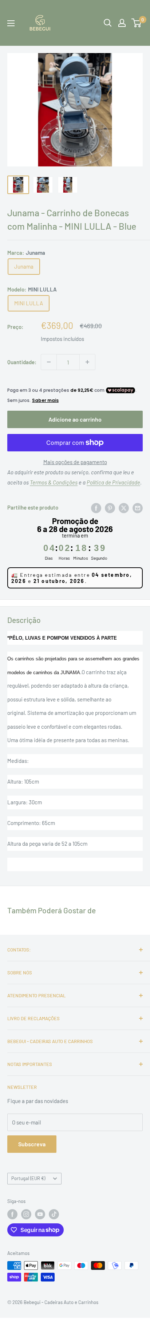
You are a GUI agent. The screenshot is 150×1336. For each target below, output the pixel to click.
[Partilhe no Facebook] (96, 507)
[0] (136, 23)
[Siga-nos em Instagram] (26, 1214)
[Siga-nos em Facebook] (12, 1214)
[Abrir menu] (11, 23)
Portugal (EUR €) (28, 1178)
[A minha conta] (122, 23)
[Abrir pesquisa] (108, 23)
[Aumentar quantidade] (87, 362)
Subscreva (32, 1143)
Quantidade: (21, 362)
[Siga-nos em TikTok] (54, 1214)
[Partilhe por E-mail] (138, 507)
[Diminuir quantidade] (48, 362)
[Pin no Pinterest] (110, 507)
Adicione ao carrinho (75, 419)
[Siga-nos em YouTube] (40, 1214)
